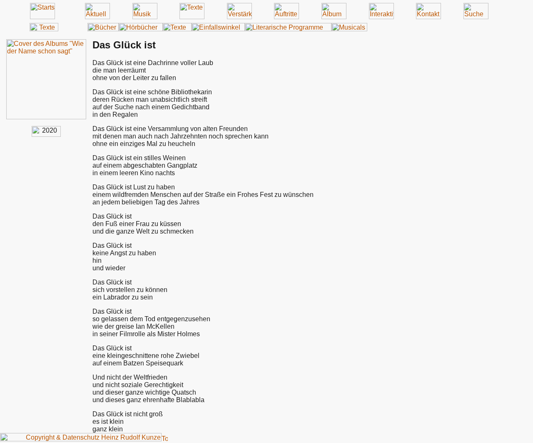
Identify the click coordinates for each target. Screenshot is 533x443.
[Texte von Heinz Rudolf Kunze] (44, 29)
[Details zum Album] (46, 117)
